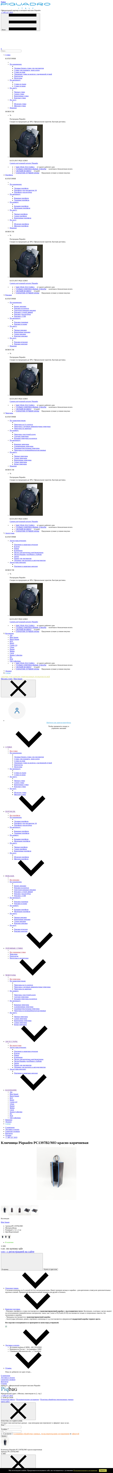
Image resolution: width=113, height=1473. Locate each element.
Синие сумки (19, 94)
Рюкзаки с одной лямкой (23, 312)
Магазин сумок (6, 679)
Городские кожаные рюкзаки (25, 310)
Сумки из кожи (20, 86)
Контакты (9, 1133)
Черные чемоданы (21, 456)
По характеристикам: (18, 420)
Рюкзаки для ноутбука (22, 314)
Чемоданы (9, 413)
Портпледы (18, 76)
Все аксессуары (15, 1045)
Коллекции (9, 633)
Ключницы (18, 550)
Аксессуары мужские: (18, 541)
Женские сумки (20, 106)
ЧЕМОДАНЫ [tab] (10, 975)
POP (11, 659)
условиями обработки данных (26, 1434)
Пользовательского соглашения (85, 1470)
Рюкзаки (8, 295)
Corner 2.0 (13, 645)
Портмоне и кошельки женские (26, 566)
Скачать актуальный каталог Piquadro (24, 163)
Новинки (13, 108)
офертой (75, 1434)
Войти (3, 2)
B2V (11, 641)
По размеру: (14, 202)
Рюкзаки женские (20, 344)
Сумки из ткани (20, 84)
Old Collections (15, 661)
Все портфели (15, 815)
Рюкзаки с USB (20, 316)
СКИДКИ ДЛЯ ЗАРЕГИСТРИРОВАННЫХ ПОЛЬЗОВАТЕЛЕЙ (25, 677)
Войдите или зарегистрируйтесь (59, 723)
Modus (12, 651)
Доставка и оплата (12, 1129)
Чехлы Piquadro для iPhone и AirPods (28, 554)
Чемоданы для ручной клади (25, 434)
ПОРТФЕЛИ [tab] (10, 811)
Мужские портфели (21, 224)
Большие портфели (21, 206)
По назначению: (16, 64)
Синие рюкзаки (20, 334)
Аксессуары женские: (18, 562)
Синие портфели (20, 216)
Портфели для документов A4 (25, 190)
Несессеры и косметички (19, 958)
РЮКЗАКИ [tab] (9, 876)
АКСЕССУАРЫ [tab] (11, 1041)
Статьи (8, 673)
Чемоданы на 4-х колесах (23, 424)
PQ (11, 657)
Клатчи (17, 546)
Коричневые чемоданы (22, 460)
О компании (10, 1127)
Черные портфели (21, 214)
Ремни (16, 548)
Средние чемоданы (21, 436)
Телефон (5, 1429)
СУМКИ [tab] (8, 747)
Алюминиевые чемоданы (23, 446)
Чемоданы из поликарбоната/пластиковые (30, 450)
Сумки (7, 55)
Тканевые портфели (21, 200)
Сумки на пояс (19, 72)
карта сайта (5, 1401)
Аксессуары (9, 533)
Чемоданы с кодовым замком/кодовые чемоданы (32, 426)
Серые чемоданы (20, 462)
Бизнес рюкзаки (20, 306)
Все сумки (14, 751)
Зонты (16, 556)
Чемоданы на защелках (22, 428)
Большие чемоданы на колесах (25, 438)
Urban (12, 647)
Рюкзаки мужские (21, 342)
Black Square (14, 639)
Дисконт (8, 671)
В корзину (5, 1269)
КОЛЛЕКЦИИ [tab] (11, 1090)
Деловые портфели (21, 188)
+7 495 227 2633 (7, 12)
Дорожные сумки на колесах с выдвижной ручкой (33, 74)
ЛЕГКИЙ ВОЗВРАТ (23, 171)
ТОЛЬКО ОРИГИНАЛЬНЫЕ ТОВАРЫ (31, 169)
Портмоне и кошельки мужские (26, 545)
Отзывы (8, 1135)
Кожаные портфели (21, 198)
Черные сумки (19, 92)
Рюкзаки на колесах (21, 308)
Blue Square (14, 637)
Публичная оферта (8, 1399)
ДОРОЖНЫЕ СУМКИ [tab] (14, 948)
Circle (12, 653)
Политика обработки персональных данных (56, 1399)
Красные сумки (20, 98)
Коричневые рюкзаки (22, 332)
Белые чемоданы (20, 464)
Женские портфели (21, 226)
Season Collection (16, 655)
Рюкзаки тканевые (21, 322)
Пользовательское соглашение (27, 1399)
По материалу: (15, 80)
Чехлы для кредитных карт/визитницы (28, 552)
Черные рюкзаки (20, 330)
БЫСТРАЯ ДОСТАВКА (25, 167)
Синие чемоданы (20, 458)
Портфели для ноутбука (23, 192)
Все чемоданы (15, 979)
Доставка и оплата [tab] (12, 1345)
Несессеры (18, 78)
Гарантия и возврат (12, 1131)
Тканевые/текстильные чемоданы (27, 448)
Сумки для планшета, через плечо (27, 70)
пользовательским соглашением (55, 1434)
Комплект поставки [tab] (13, 1309)
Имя (3, 1425)
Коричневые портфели (22, 218)
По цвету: (13, 88)
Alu (11, 635)
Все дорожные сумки (18, 952)
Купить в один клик (50, 1269)
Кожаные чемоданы (21, 444)
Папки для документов (22, 558)
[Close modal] (18, 1411)
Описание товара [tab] (12, 1288)
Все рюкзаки (14, 880)
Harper (12, 649)
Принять (103, 1470)
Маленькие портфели (22, 208)
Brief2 (12, 643)
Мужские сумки (20, 104)
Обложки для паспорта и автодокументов (30, 560)
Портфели (9, 175)
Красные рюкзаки (21, 336)
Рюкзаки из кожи (20, 324)
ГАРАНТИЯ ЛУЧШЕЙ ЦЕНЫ (27, 173)
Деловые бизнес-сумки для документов (29, 68)
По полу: (13, 100)
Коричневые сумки (21, 96)
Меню (4, 30)
